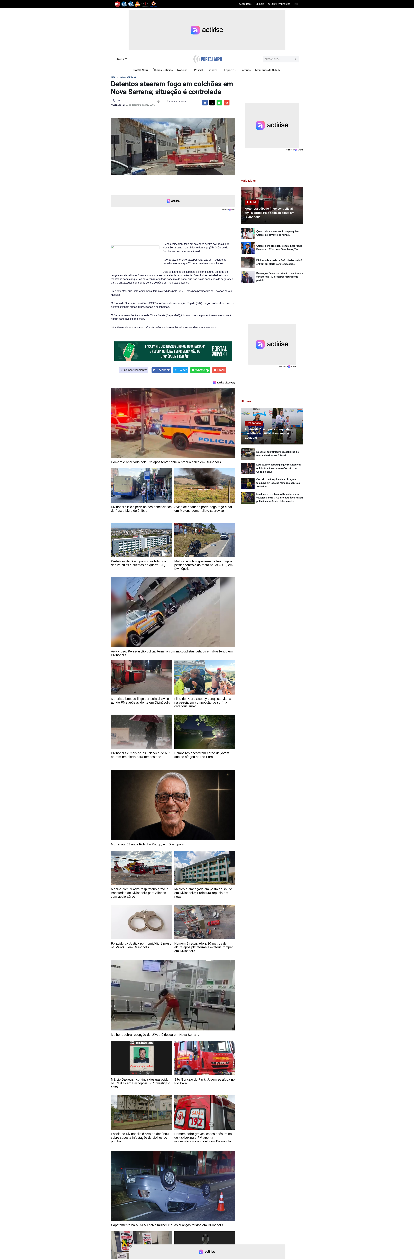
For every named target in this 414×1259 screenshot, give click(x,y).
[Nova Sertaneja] (131, 4)
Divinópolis (254, 423)
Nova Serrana (128, 77)
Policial (198, 70)
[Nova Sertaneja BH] (124, 4)
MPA (113, 77)
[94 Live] (117, 4)
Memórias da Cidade (268, 70)
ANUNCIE (260, 4)
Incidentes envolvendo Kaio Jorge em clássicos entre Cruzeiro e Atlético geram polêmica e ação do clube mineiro (279, 498)
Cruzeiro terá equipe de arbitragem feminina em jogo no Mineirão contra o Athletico (278, 483)
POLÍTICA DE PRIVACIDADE (279, 4)
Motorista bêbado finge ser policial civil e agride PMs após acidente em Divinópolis (269, 213)
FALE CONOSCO (245, 4)
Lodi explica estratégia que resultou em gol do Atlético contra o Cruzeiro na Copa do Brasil (278, 468)
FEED (296, 4)
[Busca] (295, 59)
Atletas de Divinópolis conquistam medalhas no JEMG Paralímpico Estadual (268, 433)
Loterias (246, 70)
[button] (189, 70)
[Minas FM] (138, 4)
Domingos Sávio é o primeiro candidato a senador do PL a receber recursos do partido (279, 277)
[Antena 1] (145, 4)
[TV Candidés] (153, 4)
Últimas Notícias (163, 70)
